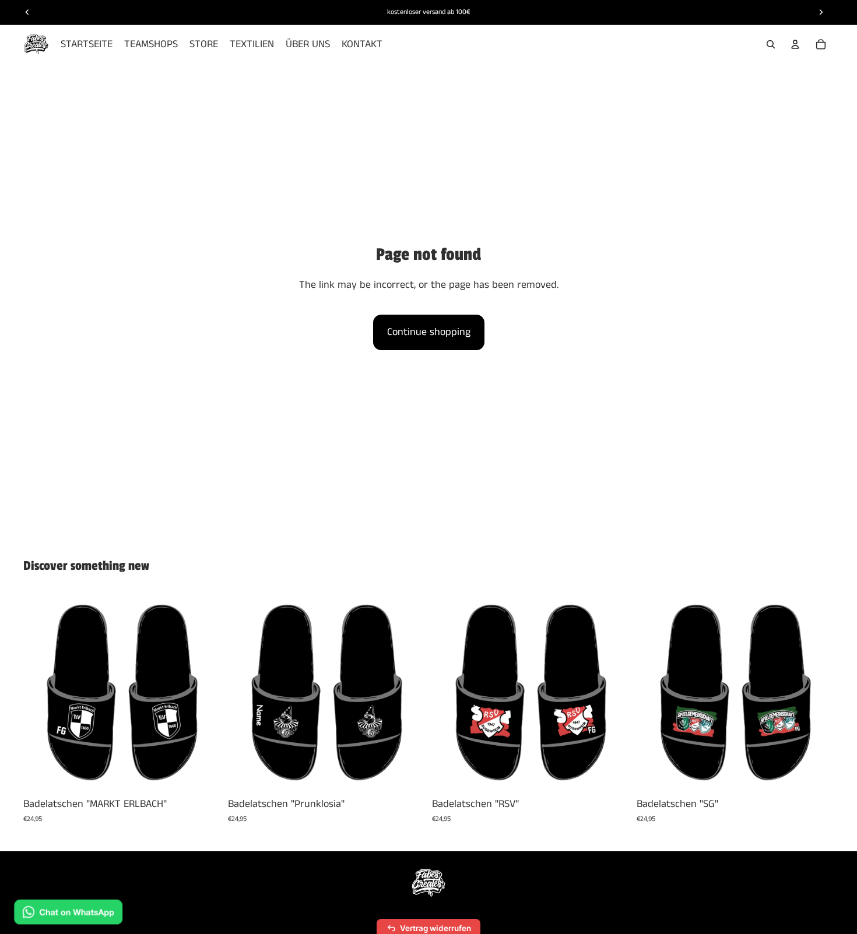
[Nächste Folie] (203, 692)
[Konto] (795, 44)
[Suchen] (771, 44)
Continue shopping (428, 332)
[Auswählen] (202, 773)
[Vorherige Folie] (40, 692)
